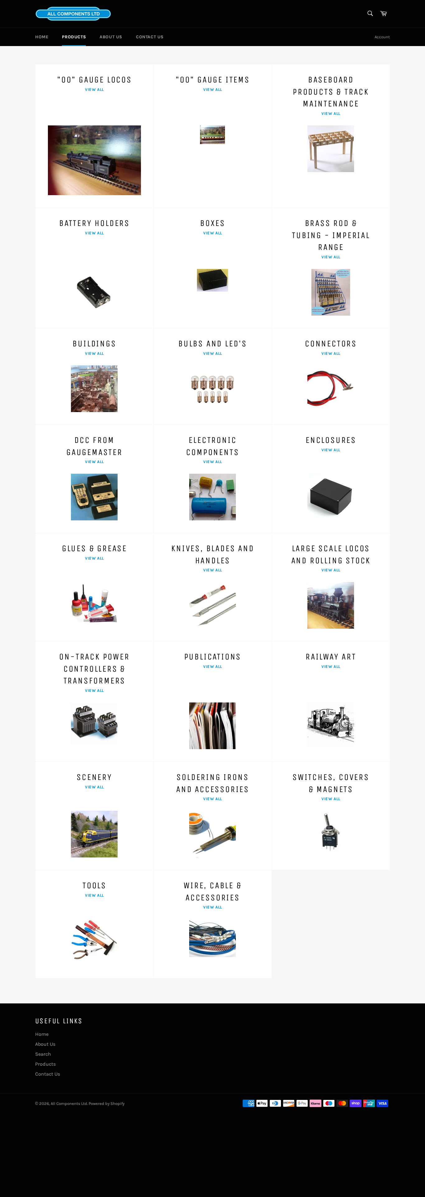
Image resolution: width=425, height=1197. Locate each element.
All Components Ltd (69, 1103)
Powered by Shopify (106, 1103)
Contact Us (150, 37)
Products (74, 37)
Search (43, 1054)
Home (41, 37)
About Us (111, 37)
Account (382, 37)
